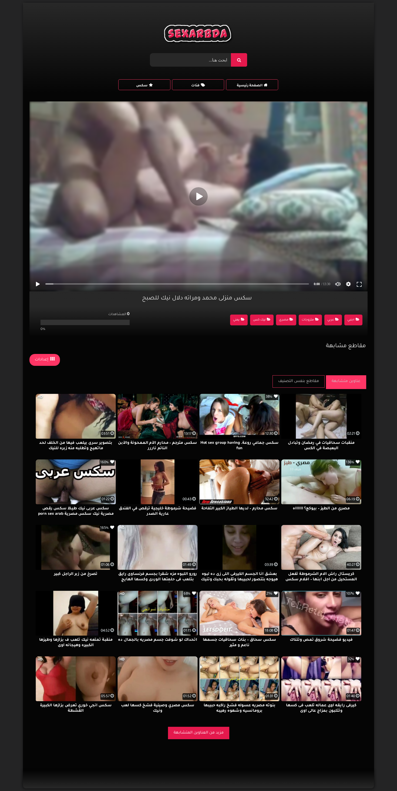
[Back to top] (380, 775)
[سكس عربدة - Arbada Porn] (198, 35)
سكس (141, 86)
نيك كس (259, 320)
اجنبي (350, 320)
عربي (330, 320)
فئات (195, 86)
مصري (283, 320)
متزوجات (308, 320)
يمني (236, 320)
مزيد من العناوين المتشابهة (199, 733)
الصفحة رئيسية (250, 86)
